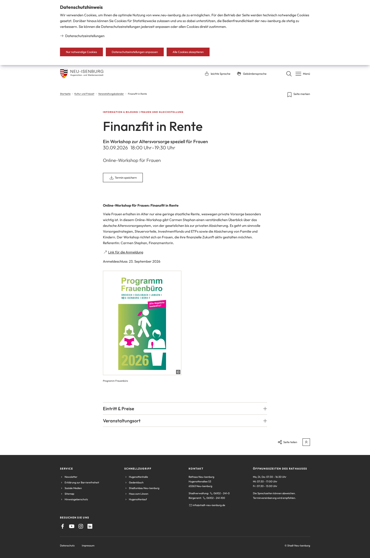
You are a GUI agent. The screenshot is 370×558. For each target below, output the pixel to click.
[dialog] (185, 32)
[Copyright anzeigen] (178, 372)
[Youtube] (71, 526)
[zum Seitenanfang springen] (306, 442)
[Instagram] (80, 526)
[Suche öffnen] (289, 74)
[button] (185, 408)
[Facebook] (62, 526)
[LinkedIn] (89, 526)
